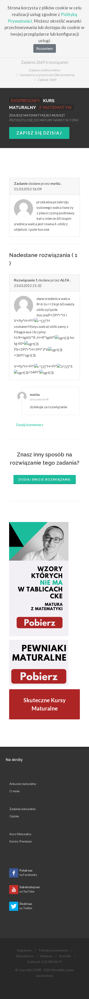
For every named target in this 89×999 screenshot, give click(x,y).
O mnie (14, 791)
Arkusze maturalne (22, 784)
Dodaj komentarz (29, 424)
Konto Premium (20, 841)
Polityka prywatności (53, 950)
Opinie (14, 816)
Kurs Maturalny (20, 834)
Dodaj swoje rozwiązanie (44, 479)
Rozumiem (44, 48)
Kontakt (65, 956)
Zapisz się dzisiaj (39, 132)
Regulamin (24, 950)
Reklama (46, 956)
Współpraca (24, 956)
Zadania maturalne (22, 809)
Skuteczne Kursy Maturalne (45, 704)
